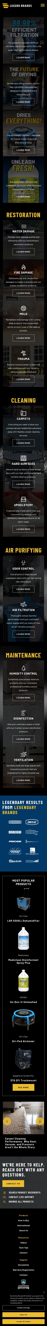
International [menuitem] (23, 1225)
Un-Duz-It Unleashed (23, 1002)
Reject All (23, 1315)
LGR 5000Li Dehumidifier (23, 920)
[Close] (44, 1292)
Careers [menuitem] (23, 1252)
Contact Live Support (21, 1197)
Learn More (23, 252)
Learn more (23, 589)
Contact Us (13, 1183)
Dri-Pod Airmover (23, 1041)
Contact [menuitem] (23, 1275)
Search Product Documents (24, 1192)
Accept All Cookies (23, 1321)
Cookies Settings (23, 1308)
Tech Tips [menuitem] (23, 1247)
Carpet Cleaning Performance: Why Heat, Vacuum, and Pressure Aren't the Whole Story (21, 1143)
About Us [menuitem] (23, 1230)
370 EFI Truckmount (23, 1080)
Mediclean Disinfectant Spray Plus (23, 961)
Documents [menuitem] (23, 1264)
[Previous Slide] (7, 1121)
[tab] (15, 822)
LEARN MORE (23, 57)
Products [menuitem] (23, 1215)
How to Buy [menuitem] (23, 1220)
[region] (23, 1307)
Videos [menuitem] (23, 1242)
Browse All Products (21, 1201)
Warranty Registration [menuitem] (23, 1270)
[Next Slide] (40, 1121)
